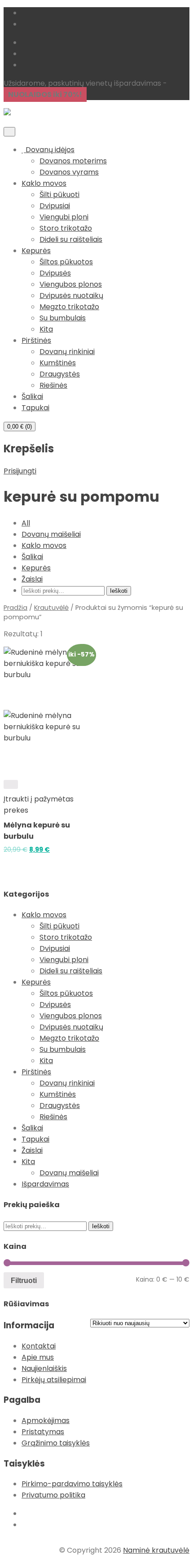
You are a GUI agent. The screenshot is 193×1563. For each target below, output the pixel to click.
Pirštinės (36, 340)
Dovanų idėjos (49, 149)
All (26, 523)
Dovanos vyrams (69, 172)
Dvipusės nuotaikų (71, 295)
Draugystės (59, 374)
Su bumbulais (62, 318)
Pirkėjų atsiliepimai (54, 1380)
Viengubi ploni (63, 217)
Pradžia (15, 607)
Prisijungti (20, 471)
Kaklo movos (44, 183)
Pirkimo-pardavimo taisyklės (72, 1484)
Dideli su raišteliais (70, 239)
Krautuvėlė (51, 607)
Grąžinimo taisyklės (56, 1443)
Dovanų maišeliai (51, 534)
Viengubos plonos (70, 284)
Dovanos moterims (73, 161)
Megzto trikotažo (69, 307)
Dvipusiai (54, 206)
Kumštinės (57, 363)
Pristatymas (43, 1432)
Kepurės (36, 250)
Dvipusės (55, 273)
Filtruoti (24, 1280)
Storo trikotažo (65, 228)
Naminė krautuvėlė (156, 1550)
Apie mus (38, 1357)
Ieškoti (118, 590)
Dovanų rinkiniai (67, 351)
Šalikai (32, 396)
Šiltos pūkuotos (66, 262)
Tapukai (35, 408)
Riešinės (53, 385)
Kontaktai (39, 1346)
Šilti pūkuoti (59, 194)
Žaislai (32, 579)
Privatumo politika (53, 1495)
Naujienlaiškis (44, 1368)
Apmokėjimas (46, 1420)
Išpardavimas (45, 1184)
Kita (46, 329)
